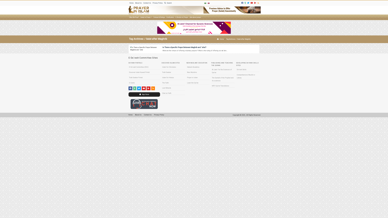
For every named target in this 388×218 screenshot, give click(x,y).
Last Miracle (166, 88)
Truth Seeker (166, 72)
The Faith (165, 83)
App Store (145, 94)
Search (169, 3)
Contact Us (147, 3)
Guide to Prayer (145, 17)
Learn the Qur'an (192, 83)
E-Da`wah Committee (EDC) (138, 67)
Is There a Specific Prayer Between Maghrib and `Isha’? (184, 47)
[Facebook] (242, 3)
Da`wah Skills (241, 70)
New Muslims (192, 72)
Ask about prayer (195, 17)
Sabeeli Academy (193, 67)
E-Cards (132, 83)
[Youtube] (252, 3)
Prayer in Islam (192, 78)
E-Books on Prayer (182, 17)
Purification (170, 17)
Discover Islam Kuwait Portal (139, 72)
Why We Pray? (134, 17)
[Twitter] (248, 3)
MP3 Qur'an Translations (220, 86)
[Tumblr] (245, 3)
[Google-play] (255, 3)
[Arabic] (205, 3)
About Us (138, 3)
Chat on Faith (166, 93)
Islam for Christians (169, 67)
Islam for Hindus (168, 78)
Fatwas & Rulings (159, 17)
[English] (208, 3)
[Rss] (258, 3)
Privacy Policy (158, 3)
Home (131, 3)
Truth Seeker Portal (136, 78)
